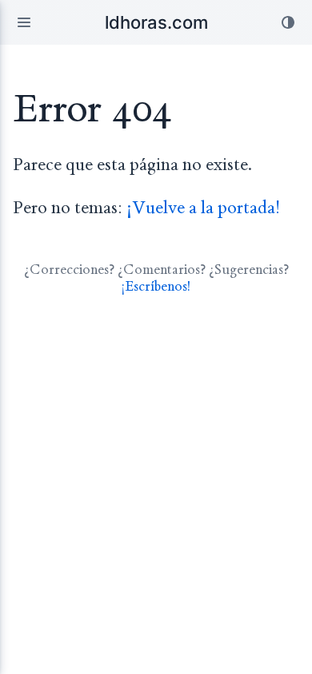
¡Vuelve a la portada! (203, 208)
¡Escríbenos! (156, 286)
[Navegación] (24, 22)
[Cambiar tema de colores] (288, 22)
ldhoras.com (156, 22)
